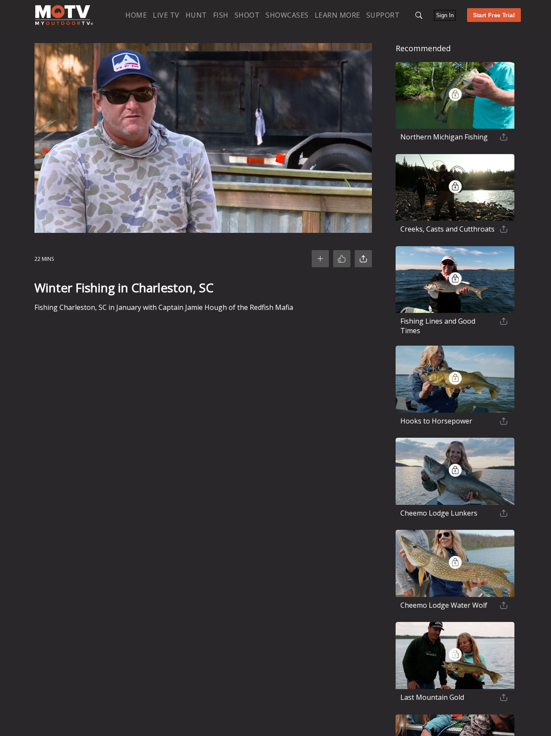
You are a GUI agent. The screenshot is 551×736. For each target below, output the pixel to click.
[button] (419, 15)
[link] (64, 15)
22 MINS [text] (44, 259)
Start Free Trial (494, 15)
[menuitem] (136, 14)
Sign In (445, 15)
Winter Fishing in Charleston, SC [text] (124, 287)
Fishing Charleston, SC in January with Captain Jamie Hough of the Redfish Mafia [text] (163, 307)
